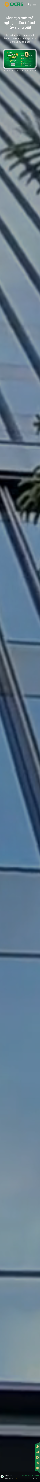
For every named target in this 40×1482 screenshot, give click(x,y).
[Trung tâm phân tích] (37, 1468)
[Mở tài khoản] (37, 1447)
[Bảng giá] (37, 1452)
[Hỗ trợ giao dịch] (37, 1463)
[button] (4, 71)
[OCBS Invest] (37, 1457)
